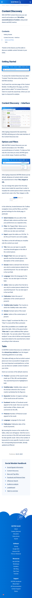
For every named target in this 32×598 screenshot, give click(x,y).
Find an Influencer (16, 554)
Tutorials (16, 573)
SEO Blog (16, 569)
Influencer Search (12, 481)
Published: (12, 454)
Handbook (13, 5)
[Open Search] (30, 2)
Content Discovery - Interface (11, 37)
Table (6, 42)
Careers (16, 531)
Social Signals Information (15, 467)
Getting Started (8, 34)
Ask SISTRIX (16, 561)
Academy (16, 566)
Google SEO (16, 549)
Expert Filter (14, 226)
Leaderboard (11, 487)
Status (16, 591)
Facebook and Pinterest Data (16, 477)
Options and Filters (9, 40)
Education (16, 534)
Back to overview (12, 491)
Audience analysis (12, 484)
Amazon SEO (16, 551)
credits (25, 237)
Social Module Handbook (22, 5)
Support (8, 5)
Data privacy (16, 536)
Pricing (16, 546)
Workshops (16, 564)
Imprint (16, 538)
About (16, 529)
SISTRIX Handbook (16, 581)
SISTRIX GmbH (16, 526)
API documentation (16, 586)
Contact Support (16, 589)
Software (16, 543)
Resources (16, 558)
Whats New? (16, 584)
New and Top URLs (13, 474)
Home (3, 5)
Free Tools (16, 571)
